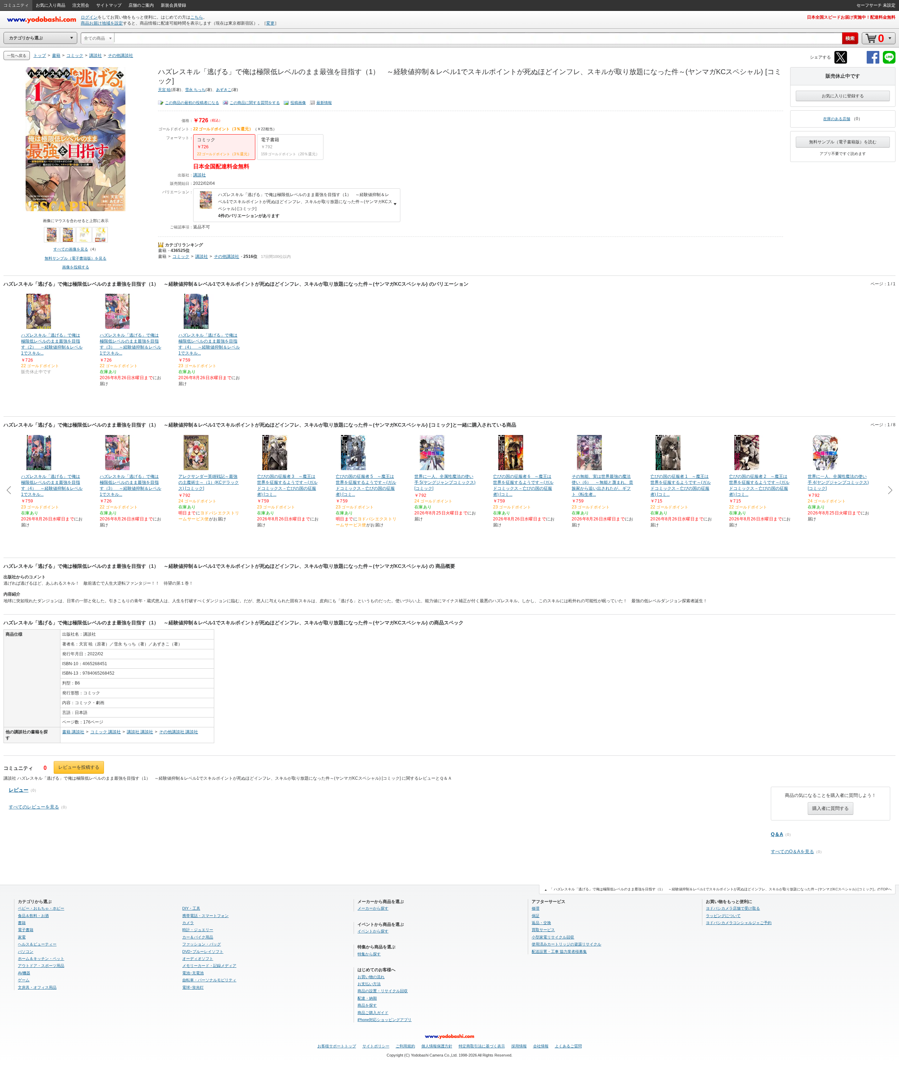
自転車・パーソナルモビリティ (209, 980)
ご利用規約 (405, 1046)
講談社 (199, 175)
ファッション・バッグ (201, 944)
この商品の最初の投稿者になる (192, 102)
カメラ (188, 923)
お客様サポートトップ (336, 1046)
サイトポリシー (375, 1046)
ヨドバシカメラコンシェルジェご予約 (739, 923)
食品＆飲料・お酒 (33, 916)
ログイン (89, 17)
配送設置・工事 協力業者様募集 (559, 951)
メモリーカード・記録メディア (209, 965)
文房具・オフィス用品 (37, 987)
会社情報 (541, 1046)
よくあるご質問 (568, 1046)
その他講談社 (226, 256)
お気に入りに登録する (843, 95)
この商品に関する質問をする (255, 102)
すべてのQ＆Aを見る (792, 851)
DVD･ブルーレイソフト (202, 951)
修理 (535, 908)
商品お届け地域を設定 (102, 23)
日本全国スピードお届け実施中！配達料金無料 (851, 17)
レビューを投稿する (78, 767)
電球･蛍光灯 (193, 987)
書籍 (162, 250)
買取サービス (543, 930)
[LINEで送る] (889, 62)
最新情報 (324, 102)
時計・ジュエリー (197, 930)
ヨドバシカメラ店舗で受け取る (733, 908)
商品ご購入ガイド (372, 1013)
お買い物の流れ (371, 977)
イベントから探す (372, 931)
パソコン (25, 951)
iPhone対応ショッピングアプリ (384, 1020)
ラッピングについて (723, 916)
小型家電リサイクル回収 (553, 937)
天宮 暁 (164, 89)
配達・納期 (367, 998)
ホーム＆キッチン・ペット (41, 958)
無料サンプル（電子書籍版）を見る (75, 258)
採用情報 (519, 1046)
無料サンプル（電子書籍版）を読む (843, 141)
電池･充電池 (193, 973)
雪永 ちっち (195, 89)
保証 (535, 916)
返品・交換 (541, 923)
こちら (196, 17)
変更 (270, 23)
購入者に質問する (830, 808)
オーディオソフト (197, 958)
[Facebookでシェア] (873, 62)
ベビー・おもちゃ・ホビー (41, 908)
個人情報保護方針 (436, 1046)
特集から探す (369, 954)
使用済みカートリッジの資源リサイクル (566, 944)
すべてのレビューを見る (34, 807)
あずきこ (223, 89)
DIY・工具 (191, 908)
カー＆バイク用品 (197, 937)
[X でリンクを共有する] (840, 62)
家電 (22, 937)
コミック (180, 256)
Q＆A (777, 834)
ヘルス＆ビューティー (37, 944)
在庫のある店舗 (836, 119)
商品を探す (367, 1005)
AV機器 (24, 973)
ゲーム (23, 980)
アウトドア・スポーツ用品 (41, 965)
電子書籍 (25, 930)
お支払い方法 (369, 984)
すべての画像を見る (70, 249)
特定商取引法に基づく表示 (482, 1046)
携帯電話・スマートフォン (205, 916)
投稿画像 (298, 102)
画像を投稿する (75, 267)
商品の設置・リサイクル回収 (382, 991)
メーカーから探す (372, 908)
